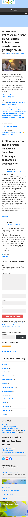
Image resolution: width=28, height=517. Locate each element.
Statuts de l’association (10, 491)
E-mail (4, 300)
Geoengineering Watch (14, 115)
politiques (4, 111)
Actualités (5, 368)
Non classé (5, 406)
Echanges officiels (16, 110)
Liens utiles (6, 498)
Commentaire (6, 273)
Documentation (6, 110)
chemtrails (5, 113)
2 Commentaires (20, 117)
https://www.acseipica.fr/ (10, 473)
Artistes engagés (7, 380)
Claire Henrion (20, 53)
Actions (4, 364)
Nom (3, 293)
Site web (4, 308)
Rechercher (21, 337)
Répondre (5, 217)
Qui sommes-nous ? (8, 487)
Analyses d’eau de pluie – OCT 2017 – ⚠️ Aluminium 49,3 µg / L (13, 132)
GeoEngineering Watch (9, 427)
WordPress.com (11, 506)
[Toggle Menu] (26, 13)
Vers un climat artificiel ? (10, 428)
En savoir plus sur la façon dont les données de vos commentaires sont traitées (14, 325)
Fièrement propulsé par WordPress (11, 504)
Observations (6, 410)
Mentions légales (8, 495)
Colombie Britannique (15, 113)
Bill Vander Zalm (16, 111)
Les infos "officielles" (8, 399)
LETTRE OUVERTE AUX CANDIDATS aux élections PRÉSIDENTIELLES (12, 125)
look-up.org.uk (6, 430)
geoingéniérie (6, 117)
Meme (4, 403)
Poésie (4, 414)
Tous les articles (9, 351)
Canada (23, 111)
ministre (12, 117)
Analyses (4, 372)
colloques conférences (14, 108)
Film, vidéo (5, 395)
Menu (15, 10)
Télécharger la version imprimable (14, 452)
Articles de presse (7, 376)
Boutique (5, 383)
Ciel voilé (5, 425)
